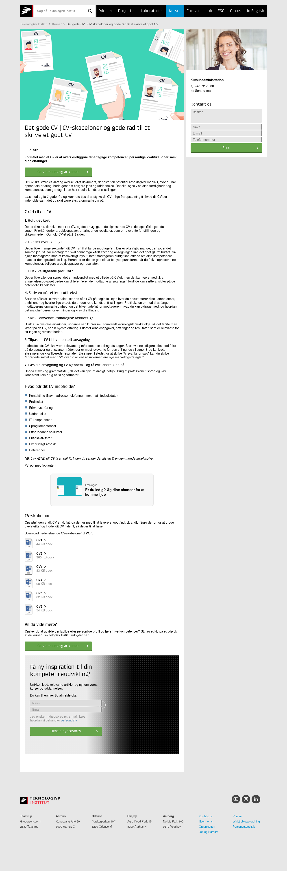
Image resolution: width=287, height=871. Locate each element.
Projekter (126, 11)
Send (226, 148)
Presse (237, 816)
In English (255, 11)
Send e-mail (203, 90)
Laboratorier (152, 11)
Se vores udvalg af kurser (58, 172)
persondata (69, 720)
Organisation (207, 826)
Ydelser (105, 11)
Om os (235, 11)
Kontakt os (206, 816)
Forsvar (193, 11)
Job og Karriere (208, 831)
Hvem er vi (206, 821)
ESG (221, 11)
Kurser (175, 11)
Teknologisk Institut (33, 24)
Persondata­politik (244, 826)
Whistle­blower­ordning (246, 821)
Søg (90, 11)
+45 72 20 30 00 (206, 86)
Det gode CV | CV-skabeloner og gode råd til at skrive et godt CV (112, 24)
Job (209, 11)
